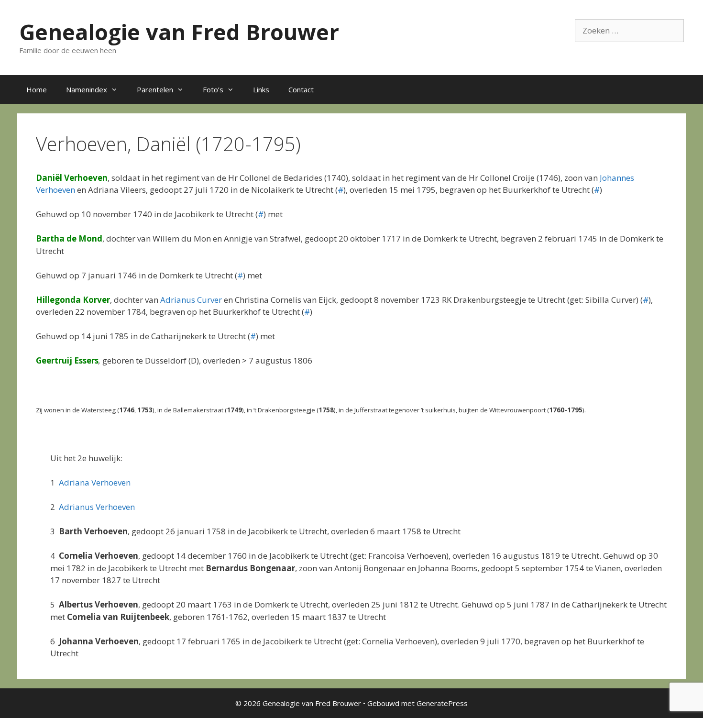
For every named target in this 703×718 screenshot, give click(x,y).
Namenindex (86, 89)
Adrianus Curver (191, 299)
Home (36, 89)
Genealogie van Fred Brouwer (179, 31)
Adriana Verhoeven (95, 482)
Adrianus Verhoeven (97, 506)
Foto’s (213, 89)
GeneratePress (442, 703)
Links (261, 89)
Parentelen (155, 89)
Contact (301, 89)
